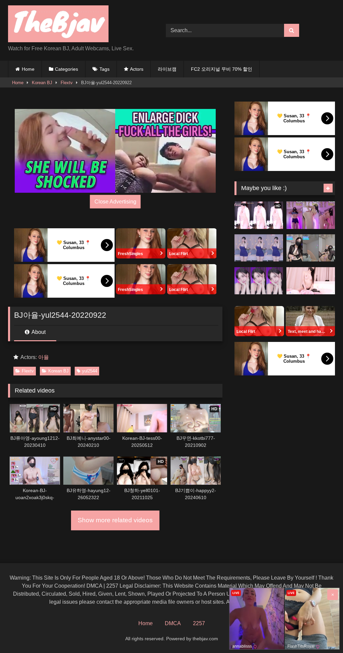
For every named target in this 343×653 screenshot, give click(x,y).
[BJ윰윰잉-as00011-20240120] (310, 215)
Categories (66, 69)
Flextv (67, 82)
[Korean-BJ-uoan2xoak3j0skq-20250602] (310, 248)
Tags (104, 69)
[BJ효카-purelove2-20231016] (258, 248)
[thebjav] (76, 25)
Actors (136, 69)
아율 (43, 357)
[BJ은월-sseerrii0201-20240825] (310, 281)
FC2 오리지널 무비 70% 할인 (221, 69)
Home (28, 69)
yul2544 (89, 370)
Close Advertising (115, 201)
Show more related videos (115, 520)
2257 (199, 623)
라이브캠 (167, 69)
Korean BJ (42, 82)
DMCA (173, 623)
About (38, 332)
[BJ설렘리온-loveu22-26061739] (258, 281)
